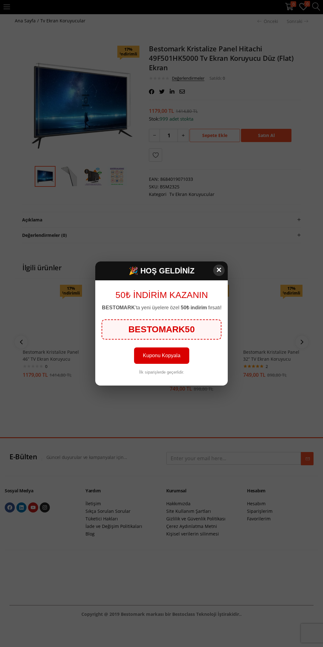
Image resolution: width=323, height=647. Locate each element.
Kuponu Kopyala (161, 355)
